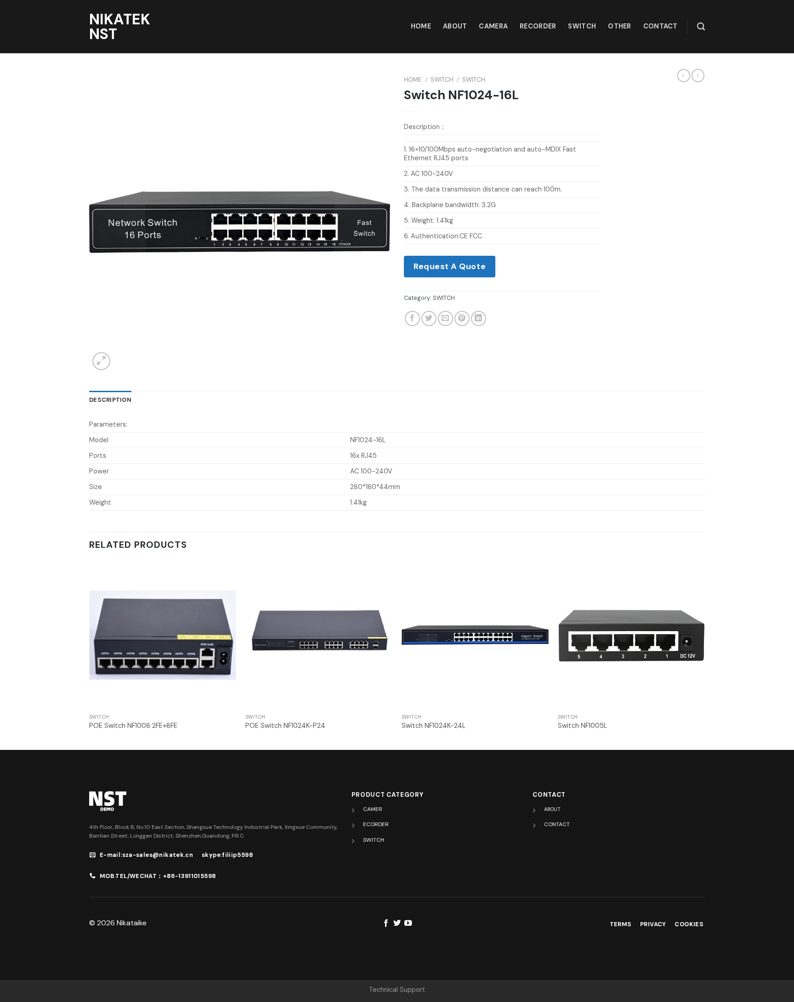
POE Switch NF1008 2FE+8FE (133, 725)
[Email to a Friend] (445, 318)
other (619, 26)
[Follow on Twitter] (397, 923)
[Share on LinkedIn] (478, 318)
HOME (421, 26)
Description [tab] (110, 400)
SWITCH (582, 26)
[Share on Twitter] (429, 318)
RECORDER (538, 26)
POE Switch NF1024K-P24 (285, 725)
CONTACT (557, 824)
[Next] (704, 655)
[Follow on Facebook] (385, 923)
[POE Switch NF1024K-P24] (318, 635)
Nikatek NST (119, 26)
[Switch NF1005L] (631, 635)
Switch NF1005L (582, 725)
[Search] (701, 26)
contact (660, 26)
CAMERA (493, 26)
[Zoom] (101, 361)
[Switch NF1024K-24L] (475, 635)
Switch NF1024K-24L (433, 725)
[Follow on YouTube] (408, 923)
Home (413, 80)
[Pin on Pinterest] (462, 318)
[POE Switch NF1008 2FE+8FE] (162, 635)
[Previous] (89, 655)
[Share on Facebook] (412, 318)
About (455, 26)
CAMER (372, 809)
